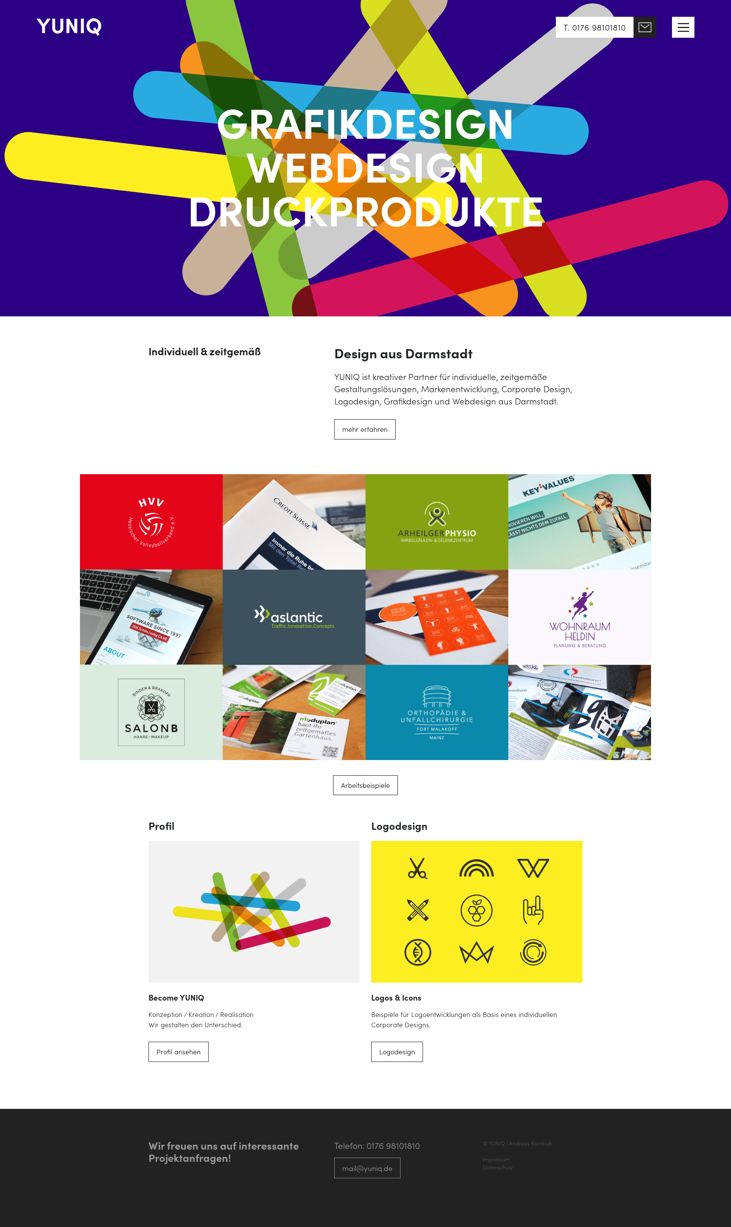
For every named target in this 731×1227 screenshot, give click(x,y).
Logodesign (397, 1051)
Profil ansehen (178, 1051)
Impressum (496, 1159)
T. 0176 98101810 (594, 27)
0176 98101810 (393, 1145)
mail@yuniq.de (367, 1168)
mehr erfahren (365, 429)
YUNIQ (69, 24)
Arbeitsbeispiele (365, 785)
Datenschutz (498, 1167)
